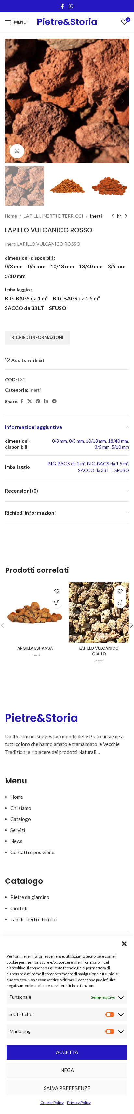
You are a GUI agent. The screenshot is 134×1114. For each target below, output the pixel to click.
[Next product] (126, 216)
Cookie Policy (52, 1102)
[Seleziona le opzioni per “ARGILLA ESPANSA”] (56, 602)
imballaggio (17, 289)
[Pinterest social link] (38, 401)
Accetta (67, 1052)
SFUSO (121, 470)
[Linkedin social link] (46, 401)
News (16, 841)
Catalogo (20, 819)
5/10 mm (120, 447)
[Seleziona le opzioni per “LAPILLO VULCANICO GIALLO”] (120, 602)
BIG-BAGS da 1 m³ (66, 463)
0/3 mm (59, 441)
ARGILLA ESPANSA (35, 648)
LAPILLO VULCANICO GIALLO (99, 651)
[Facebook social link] (62, 6)
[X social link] (29, 401)
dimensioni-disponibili (29, 258)
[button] (124, 943)
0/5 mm (76, 441)
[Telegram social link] (54, 401)
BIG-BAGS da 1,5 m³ (107, 463)
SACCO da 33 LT (95, 470)
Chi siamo (20, 808)
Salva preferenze (67, 1088)
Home (11, 216)
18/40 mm (118, 441)
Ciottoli (18, 908)
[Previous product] (113, 216)
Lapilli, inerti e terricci (33, 919)
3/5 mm (102, 447)
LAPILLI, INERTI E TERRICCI (53, 216)
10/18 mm (96, 441)
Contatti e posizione (32, 852)
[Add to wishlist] (56, 591)
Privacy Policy (79, 1102)
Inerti (96, 216)
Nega (67, 1070)
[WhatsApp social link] (70, 6)
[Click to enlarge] (17, 151)
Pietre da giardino (29, 897)
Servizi (17, 830)
